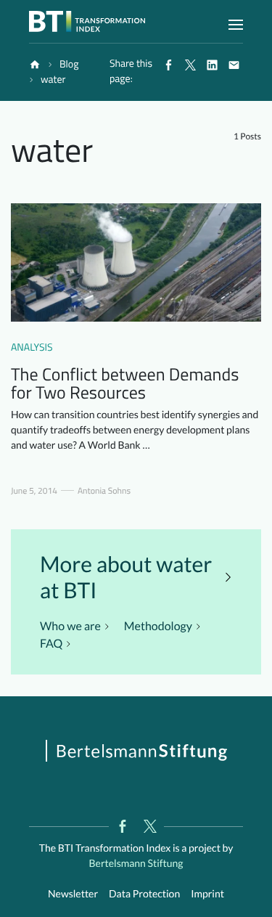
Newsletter (73, 893)
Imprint (207, 893)
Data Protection (144, 893)
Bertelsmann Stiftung (135, 863)
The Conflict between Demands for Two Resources (125, 384)
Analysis (32, 347)
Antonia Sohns (104, 490)
